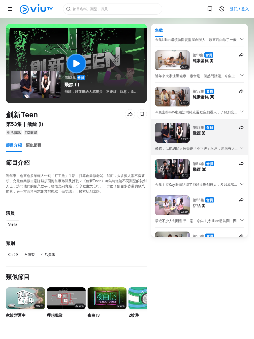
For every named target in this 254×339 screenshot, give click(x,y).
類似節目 (34, 144)
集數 (159, 30)
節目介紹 (14, 144)
